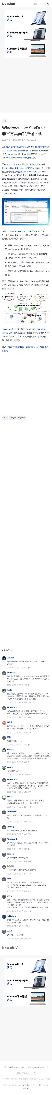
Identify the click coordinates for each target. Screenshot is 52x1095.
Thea (41, 1085)
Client (5, 417)
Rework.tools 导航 (40, 1067)
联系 (11, 1067)
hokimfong (11, 916)
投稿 (16, 1067)
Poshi (9, 690)
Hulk (9, 878)
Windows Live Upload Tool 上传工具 (18, 157)
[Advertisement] (26, 84)
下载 (4, 120)
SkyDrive (21, 417)
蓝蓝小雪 (10, 657)
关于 (6, 1067)
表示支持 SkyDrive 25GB (25, 171)
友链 (30, 1067)
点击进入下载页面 (34, 168)
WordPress (27, 1085)
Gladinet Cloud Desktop (13, 168)
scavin (9, 767)
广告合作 (23, 1067)
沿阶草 (9, 722)
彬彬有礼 (10, 749)
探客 (8, 737)
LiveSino (8, 4)
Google (13, 417)
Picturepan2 (12, 672)
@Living (10, 935)
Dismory (10, 826)
